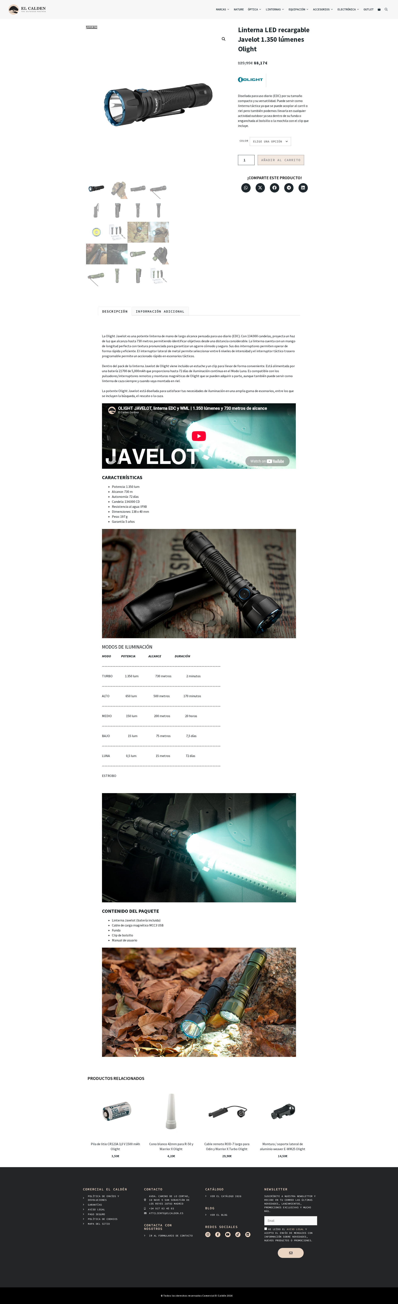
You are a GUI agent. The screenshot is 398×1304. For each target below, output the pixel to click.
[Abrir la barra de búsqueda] (386, 9)
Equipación (297, 9)
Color (244, 140)
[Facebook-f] (217, 1234)
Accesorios (321, 9)
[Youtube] (227, 1234)
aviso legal (296, 1229)
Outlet (369, 9)
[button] (223, 39)
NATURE (239, 9)
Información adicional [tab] (160, 311)
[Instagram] (207, 1234)
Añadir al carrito (281, 160)
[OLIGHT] (252, 80)
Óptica (253, 9)
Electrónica (346, 9)
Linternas (273, 9)
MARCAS (221, 9)
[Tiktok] (237, 1234)
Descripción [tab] (115, 311)
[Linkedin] (247, 1234)
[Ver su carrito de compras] (379, 9)
